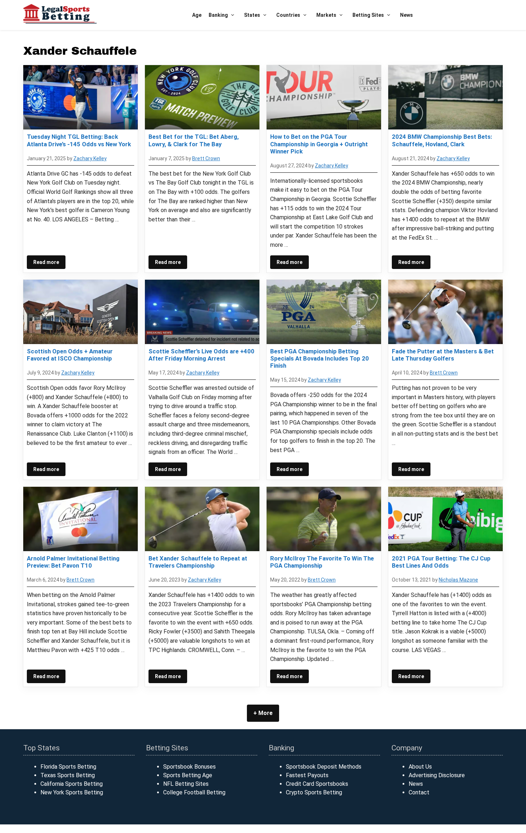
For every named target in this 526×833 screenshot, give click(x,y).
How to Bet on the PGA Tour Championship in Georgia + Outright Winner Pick (319, 144)
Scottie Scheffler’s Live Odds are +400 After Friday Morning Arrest (201, 355)
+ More (263, 713)
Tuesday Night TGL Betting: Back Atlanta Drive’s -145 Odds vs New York (79, 140)
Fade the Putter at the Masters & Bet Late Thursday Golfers (443, 355)
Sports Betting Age (187, 775)
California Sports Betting (71, 783)
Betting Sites (368, 15)
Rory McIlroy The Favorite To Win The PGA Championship (322, 562)
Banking (218, 15)
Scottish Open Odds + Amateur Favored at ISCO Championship (70, 355)
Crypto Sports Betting (314, 792)
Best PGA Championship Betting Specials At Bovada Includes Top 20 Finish (319, 358)
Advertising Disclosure (437, 775)
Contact (419, 792)
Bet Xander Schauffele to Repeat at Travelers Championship (197, 562)
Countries (288, 15)
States (252, 15)
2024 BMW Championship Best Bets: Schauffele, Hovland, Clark (442, 140)
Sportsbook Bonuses (189, 766)
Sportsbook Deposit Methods (323, 766)
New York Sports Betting (71, 792)
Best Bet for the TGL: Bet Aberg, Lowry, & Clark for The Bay (193, 140)
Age (196, 15)
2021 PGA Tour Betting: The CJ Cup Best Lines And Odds (441, 562)
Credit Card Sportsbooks (317, 783)
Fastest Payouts (307, 775)
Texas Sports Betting (67, 775)
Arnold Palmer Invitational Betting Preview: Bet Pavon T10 (73, 562)
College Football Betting (194, 792)
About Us (420, 766)
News (406, 15)
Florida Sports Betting (68, 766)
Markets (326, 15)
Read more (46, 262)
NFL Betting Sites (186, 783)
